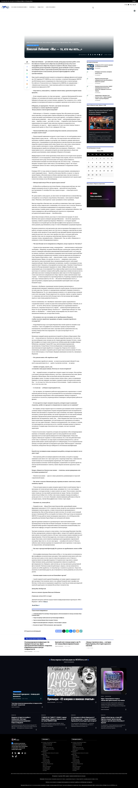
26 (108, 171)
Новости (14, 715)
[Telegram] (130, 4)
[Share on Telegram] (97, 54)
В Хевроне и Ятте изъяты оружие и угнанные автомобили (104, 65)
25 (104, 171)
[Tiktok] (135, 4)
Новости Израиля (28, 651)
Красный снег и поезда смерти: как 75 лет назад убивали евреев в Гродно (67, 643)
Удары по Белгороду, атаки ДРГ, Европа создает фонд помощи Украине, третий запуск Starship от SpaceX (112, 720)
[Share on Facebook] (88, 54)
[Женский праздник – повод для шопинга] (27, 683)
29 (92, 175)
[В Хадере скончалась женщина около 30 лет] (90, 73)
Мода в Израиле (17, 691)
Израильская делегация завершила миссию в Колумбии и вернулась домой (103, 80)
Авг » (92, 178)
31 (100, 175)
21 (88, 171)
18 (104, 166)
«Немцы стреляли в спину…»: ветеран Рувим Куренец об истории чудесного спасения (98, 644)
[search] (114, 7)
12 (108, 162)
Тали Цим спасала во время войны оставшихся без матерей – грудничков (27, 704)
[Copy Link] (102, 54)
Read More (35, 605)
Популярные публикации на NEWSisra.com (69, 659)
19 (108, 166)
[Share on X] (90, 54)
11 (104, 162)
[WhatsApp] (132, 4)
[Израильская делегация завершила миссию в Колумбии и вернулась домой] (90, 80)
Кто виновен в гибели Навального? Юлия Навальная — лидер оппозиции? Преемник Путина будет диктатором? (84, 719)
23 (96, 171)
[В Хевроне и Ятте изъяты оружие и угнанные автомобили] (90, 67)
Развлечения (51, 695)
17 (100, 166)
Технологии (108, 696)
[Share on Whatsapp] (93, 54)
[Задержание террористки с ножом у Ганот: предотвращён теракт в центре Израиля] (90, 97)
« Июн (88, 178)
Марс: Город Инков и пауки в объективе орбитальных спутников (113, 699)
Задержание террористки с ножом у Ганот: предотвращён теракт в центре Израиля (103, 97)
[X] (127, 4)
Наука (102, 696)
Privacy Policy (20, 1)
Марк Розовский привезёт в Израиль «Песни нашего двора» (50, 622)
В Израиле (98, 68)
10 (100, 162)
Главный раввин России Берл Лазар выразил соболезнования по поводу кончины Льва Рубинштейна (56, 614)
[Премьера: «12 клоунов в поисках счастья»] (72, 681)
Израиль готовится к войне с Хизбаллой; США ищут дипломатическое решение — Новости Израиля (21, 720)
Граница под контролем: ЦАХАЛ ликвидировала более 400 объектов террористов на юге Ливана (103, 89)
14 (88, 166)
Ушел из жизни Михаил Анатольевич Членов (45, 620)
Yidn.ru (45, 601)
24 (100, 171)
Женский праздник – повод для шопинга (26, 695)
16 (96, 166)
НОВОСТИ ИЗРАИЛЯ (69, 662)
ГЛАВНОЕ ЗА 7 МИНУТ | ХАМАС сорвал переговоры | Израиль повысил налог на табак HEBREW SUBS (54, 719)
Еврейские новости (32, 45)
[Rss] (133, 4)
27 (111, 171)
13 (111, 162)
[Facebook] (125, 4)
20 (111, 166)
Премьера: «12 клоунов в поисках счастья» (70, 699)
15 (92, 166)
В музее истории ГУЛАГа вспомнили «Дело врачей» (47, 625)
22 (92, 171)
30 (96, 175)
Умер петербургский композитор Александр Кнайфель (48, 617)
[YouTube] (128, 4)
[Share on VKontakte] (95, 54)
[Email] (99, 54)
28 (88, 175)
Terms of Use (29, 1)
